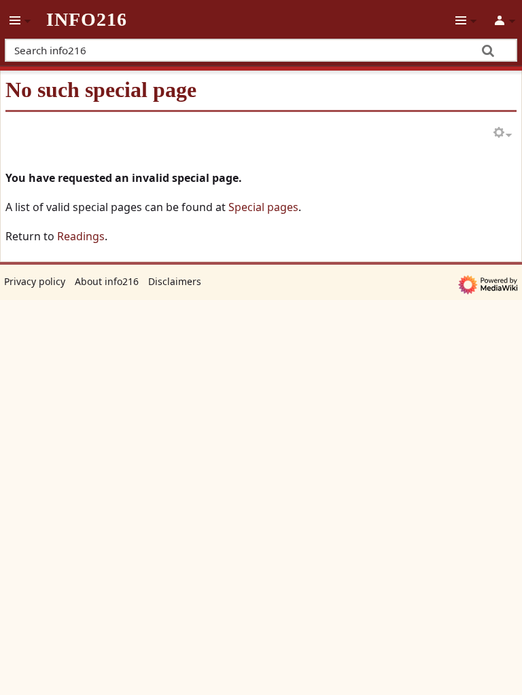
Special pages (263, 207)
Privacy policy (34, 281)
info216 (86, 19)
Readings (81, 236)
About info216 (107, 281)
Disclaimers (174, 281)
